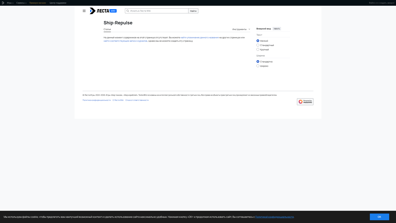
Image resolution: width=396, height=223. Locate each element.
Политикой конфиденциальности (274, 217)
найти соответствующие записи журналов (125, 40)
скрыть (277, 29)
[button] (84, 10)
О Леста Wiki (118, 100)
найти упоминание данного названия (200, 37)
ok (379, 217)
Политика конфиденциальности (97, 100)
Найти (193, 10)
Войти (372, 3)
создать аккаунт (386, 3)
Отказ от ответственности (137, 100)
